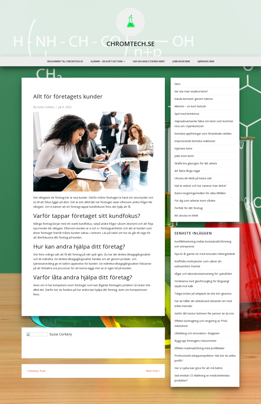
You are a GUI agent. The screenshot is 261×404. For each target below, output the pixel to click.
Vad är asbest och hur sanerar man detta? (200, 185)
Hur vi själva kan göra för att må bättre (198, 368)
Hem (177, 84)
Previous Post (36, 371)
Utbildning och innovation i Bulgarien (197, 333)
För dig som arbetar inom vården (194, 200)
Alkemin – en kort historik (107, 61)
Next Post (152, 371)
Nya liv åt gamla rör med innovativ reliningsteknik (204, 254)
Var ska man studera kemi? (149, 61)
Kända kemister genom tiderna (193, 99)
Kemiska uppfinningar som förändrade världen (203, 133)
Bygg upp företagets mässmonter (195, 341)
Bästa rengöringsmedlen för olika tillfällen (200, 193)
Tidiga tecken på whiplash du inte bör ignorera (202, 293)
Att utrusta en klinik (186, 215)
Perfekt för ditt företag (188, 208)
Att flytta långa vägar (187, 171)
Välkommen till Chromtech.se (65, 61)
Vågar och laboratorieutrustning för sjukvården (203, 274)
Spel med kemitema (186, 114)
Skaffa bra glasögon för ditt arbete (195, 163)
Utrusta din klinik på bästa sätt (193, 178)
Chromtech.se (130, 43)
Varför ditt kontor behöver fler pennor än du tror (204, 313)
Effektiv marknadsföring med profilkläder (199, 348)
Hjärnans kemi (206, 61)
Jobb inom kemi (181, 61)
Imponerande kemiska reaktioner (194, 141)
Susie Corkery (45, 107)
